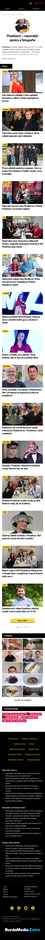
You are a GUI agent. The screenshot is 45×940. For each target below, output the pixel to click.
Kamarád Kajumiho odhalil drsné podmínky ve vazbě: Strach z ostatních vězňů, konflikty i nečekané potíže (24, 780)
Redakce (5, 889)
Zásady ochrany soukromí (32, 894)
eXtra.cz (34, 919)
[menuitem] (7, 8)
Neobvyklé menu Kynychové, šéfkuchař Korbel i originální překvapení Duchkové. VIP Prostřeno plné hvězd (22, 243)
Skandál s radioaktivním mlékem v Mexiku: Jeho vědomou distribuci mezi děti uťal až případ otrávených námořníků (22, 818)
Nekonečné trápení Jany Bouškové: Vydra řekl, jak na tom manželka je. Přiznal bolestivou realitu (21, 281)
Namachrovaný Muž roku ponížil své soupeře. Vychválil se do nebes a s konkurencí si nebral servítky (21, 788)
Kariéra (5, 892)
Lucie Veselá (21, 714)
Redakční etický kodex (10, 897)
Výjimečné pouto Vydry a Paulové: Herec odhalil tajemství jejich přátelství (20, 134)
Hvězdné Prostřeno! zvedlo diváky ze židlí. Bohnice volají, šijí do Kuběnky (21, 502)
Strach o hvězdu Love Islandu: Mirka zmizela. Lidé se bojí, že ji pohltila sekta (20, 356)
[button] (31, 3)
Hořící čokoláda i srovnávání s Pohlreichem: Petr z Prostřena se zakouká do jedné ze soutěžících (22, 392)
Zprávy (7, 9)
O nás (5, 887)
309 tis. (12, 910)
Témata (40, 3)
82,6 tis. (33, 910)
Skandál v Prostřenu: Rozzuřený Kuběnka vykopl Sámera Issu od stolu (21, 467)
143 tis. (19, 910)
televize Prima (33, 47)
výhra (11, 721)
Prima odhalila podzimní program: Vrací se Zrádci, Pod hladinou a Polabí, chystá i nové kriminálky (22, 171)
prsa (13, 714)
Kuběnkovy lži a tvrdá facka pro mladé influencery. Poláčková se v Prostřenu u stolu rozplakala (22, 430)
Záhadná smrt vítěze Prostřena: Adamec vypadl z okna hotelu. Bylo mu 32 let (20, 610)
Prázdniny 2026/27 (16, 759)
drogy (5, 721)
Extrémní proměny (32, 754)
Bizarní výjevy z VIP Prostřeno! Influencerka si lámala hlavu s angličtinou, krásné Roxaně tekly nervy (22, 573)
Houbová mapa (33, 759)
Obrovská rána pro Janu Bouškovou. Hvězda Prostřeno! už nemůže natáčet (22, 207)
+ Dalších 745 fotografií (22, 700)
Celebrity (21, 9)
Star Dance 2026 (14, 754)
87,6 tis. (26, 910)
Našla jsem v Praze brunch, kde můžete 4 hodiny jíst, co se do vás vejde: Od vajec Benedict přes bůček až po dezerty (23, 868)
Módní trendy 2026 (17, 749)
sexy (24, 721)
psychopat (6, 714)
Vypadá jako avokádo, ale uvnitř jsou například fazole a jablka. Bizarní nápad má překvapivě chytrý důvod (23, 860)
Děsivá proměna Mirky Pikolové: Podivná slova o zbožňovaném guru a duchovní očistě (21, 319)
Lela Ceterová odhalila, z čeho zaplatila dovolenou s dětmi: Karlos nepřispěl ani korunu (20, 98)
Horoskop (36, 9)
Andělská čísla (20, 744)
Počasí (32, 744)
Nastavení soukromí (30, 896)
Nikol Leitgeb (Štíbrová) (30, 717)
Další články (22, 620)
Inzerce (5, 894)
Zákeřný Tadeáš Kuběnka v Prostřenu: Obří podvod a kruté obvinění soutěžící (21, 537)
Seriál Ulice (13, 738)
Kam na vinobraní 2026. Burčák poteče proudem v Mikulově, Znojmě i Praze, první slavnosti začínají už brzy (23, 853)
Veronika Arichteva (11, 717)
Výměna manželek (29, 738)
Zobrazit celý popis (8, 58)
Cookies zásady (29, 891)
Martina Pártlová (35, 714)
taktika (17, 721)
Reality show (33, 749)
